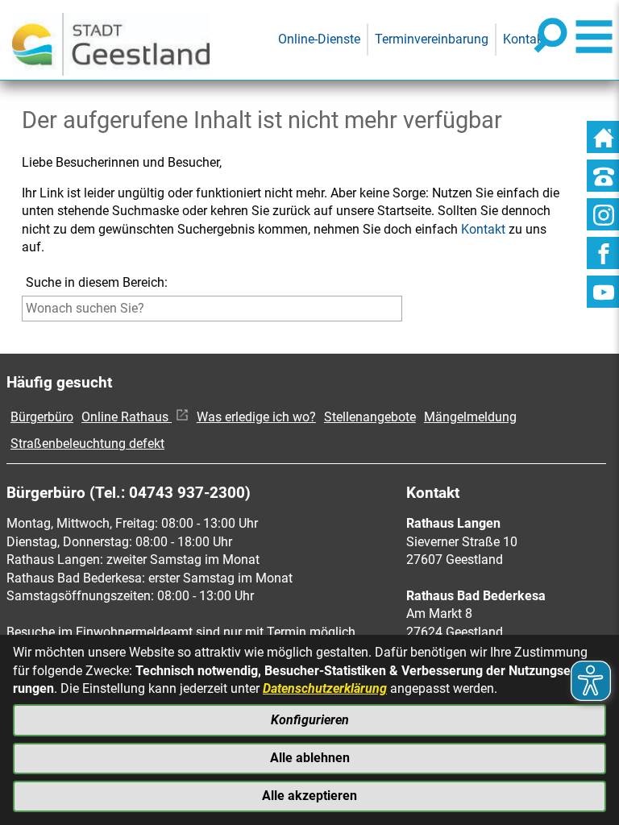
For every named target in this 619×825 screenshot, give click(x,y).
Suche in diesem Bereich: (97, 282)
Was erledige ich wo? (256, 417)
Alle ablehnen (310, 757)
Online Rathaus (126, 417)
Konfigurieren (310, 720)
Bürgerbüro (41, 417)
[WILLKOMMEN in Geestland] (111, 40)
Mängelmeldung (470, 417)
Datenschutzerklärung (325, 688)
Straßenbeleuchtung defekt (87, 443)
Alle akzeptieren (309, 795)
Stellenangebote (370, 417)
